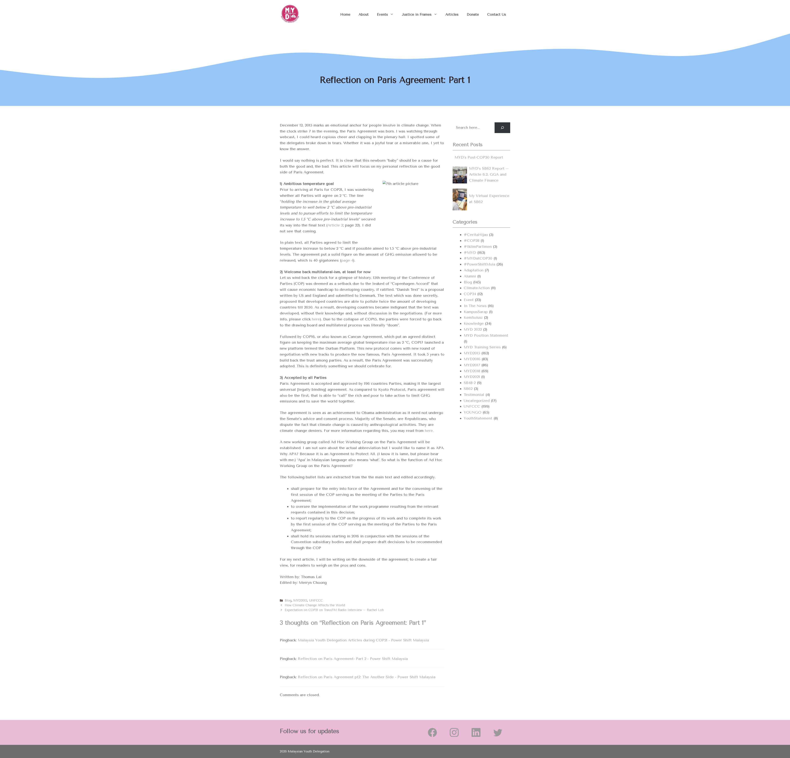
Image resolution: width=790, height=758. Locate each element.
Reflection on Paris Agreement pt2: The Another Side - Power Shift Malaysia (366, 677)
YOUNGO (472, 412)
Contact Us (496, 14)
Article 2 (335, 225)
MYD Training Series (482, 347)
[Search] (502, 127)
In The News (475, 306)
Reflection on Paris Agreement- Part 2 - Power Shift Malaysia (353, 658)
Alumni (470, 276)
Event (469, 300)
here (316, 319)
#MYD (470, 252)
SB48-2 (470, 382)
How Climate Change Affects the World (315, 605)
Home (345, 14)
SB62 (468, 388)
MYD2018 (472, 371)
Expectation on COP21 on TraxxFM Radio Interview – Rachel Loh (334, 610)
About (364, 14)
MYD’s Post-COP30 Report (479, 157)
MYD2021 (472, 376)
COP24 (470, 294)
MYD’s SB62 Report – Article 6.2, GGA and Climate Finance (489, 174)
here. (429, 430)
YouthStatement (478, 418)
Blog (288, 600)
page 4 (347, 260)
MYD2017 (472, 365)
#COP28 (471, 240)
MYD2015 (300, 600)
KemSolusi (473, 317)
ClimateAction (477, 288)
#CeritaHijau (476, 234)
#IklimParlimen (478, 246)
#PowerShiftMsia (479, 264)
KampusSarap (476, 311)
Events (382, 14)
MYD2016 (472, 359)
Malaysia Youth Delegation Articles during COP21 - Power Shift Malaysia (363, 640)
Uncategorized (477, 400)
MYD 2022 (473, 329)
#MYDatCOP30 (478, 258)
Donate (473, 14)
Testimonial (474, 394)
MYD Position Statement (486, 335)
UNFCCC (316, 600)
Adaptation (473, 270)
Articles (452, 14)
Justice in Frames (417, 14)
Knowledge (474, 323)
